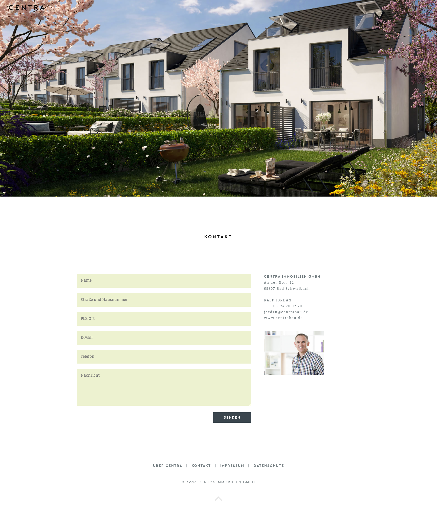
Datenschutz (269, 466)
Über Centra (167, 466)
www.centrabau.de (283, 318)
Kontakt (201, 466)
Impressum (232, 466)
